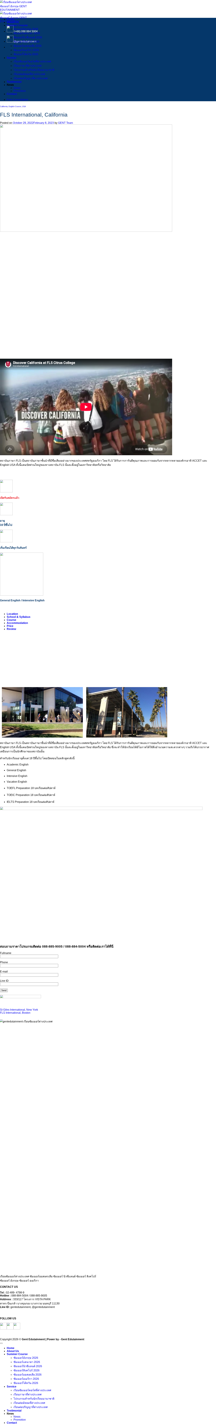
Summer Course (17, 25)
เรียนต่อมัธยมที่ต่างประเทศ (29, 74)
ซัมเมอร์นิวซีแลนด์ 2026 (28, 37)
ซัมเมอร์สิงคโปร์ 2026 (26, 41)
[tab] (12, 613)
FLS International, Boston (15, 1012)
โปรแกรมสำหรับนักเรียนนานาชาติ (34, 69)
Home (10, 19)
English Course (15, 106)
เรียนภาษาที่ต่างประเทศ (28, 65)
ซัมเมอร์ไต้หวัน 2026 (26, 54)
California (4, 106)
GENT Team (65, 122)
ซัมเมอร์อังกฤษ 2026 (26, 29)
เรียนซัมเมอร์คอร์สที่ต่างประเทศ (32, 61)
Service (11, 57)
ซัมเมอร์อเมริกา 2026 (26, 50)
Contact (12, 93)
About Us (13, 22)
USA (24, 106)
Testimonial (14, 81)
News (17, 87)
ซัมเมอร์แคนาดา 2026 (27, 33)
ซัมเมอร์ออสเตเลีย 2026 (28, 45)
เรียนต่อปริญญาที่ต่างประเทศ (31, 78)
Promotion (20, 90)
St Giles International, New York (19, 1009)
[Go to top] (1, 1343)
